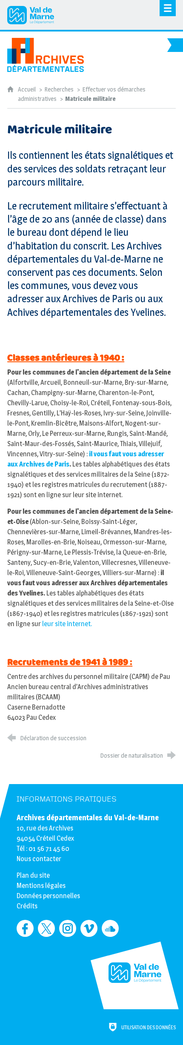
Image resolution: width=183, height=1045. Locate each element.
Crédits (27, 906)
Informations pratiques (67, 799)
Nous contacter (39, 859)
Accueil (27, 89)
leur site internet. (67, 624)
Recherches (59, 89)
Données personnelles (48, 896)
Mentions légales (41, 886)
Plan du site (33, 875)
